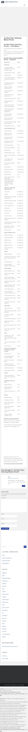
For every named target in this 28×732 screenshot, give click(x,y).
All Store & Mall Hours (7, 558)
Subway (4, 626)
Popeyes (4, 621)
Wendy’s (4, 637)
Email (2, 518)
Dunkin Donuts (5, 599)
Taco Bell (4, 631)
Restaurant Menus (6, 560)
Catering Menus (5, 563)
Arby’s (3, 575)
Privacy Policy (5, 658)
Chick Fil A (4, 586)
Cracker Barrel (5, 594)
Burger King (4, 581)
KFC (3, 613)
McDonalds (4, 615)
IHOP (3, 605)
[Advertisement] (14, 21)
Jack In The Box (5, 607)
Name (3, 514)
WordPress (22, 685)
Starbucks (4, 629)
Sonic (3, 623)
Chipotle (4, 591)
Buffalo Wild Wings (6, 578)
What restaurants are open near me (10, 646)
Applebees (4, 573)
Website (3, 523)
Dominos (4, 597)
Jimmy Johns (5, 610)
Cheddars (4, 583)
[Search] (25, 547)
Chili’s (3, 589)
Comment (3, 497)
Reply (24, 485)
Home (3, 555)
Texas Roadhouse (6, 634)
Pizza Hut (4, 618)
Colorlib (13, 685)
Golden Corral (5, 602)
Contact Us (4, 656)
